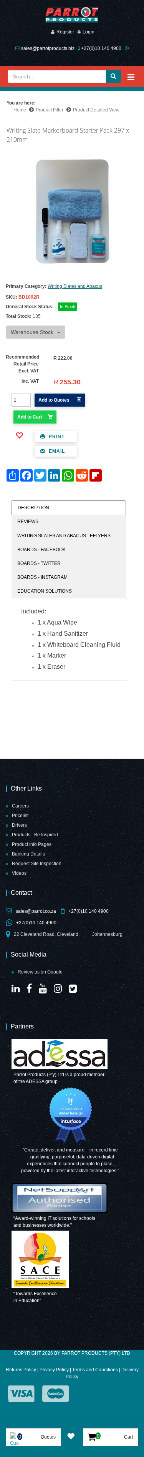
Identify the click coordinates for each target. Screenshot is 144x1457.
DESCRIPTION (33, 507)
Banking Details (28, 854)
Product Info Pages (31, 844)
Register (65, 32)
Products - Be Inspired (35, 834)
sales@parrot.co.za (36, 911)
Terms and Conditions (95, 1369)
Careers (20, 806)
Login (88, 32)
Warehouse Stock (32, 332)
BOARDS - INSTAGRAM (42, 577)
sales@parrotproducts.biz (47, 48)
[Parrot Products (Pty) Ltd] (72, 15)
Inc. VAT (30, 381)
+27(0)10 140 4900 (101, 48)
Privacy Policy (54, 1369)
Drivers (19, 825)
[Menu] (130, 77)
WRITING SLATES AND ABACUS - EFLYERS (64, 535)
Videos (19, 873)
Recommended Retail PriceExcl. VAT (22, 364)
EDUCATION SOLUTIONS (44, 591)
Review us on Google (40, 972)
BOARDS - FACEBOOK (41, 549)
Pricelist (20, 815)
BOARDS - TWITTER (39, 563)
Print (56, 436)
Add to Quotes (54, 400)
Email (56, 451)
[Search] (113, 76)
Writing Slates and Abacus (75, 286)
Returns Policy (21, 1369)
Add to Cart (29, 417)
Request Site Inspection (36, 863)
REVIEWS (27, 521)
